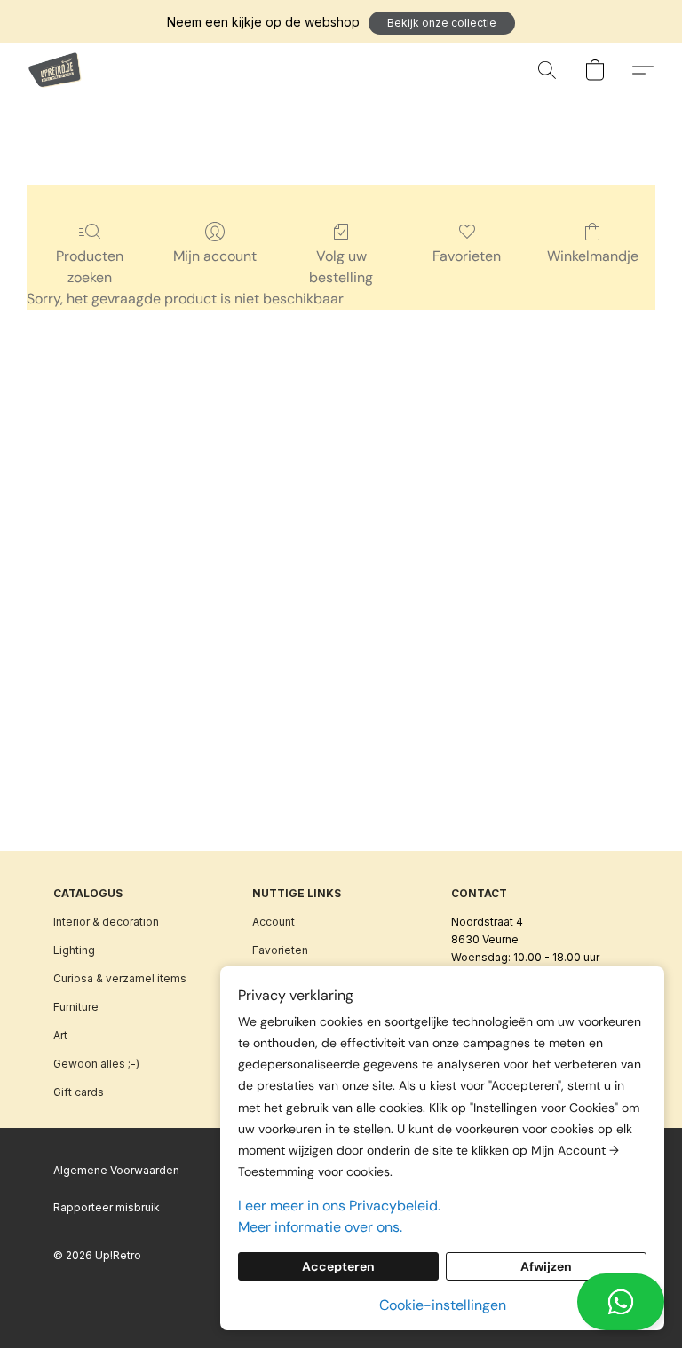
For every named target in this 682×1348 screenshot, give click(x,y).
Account (273, 921)
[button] (442, 23)
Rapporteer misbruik (106, 1207)
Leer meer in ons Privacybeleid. (339, 1205)
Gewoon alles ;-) (96, 1063)
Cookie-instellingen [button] (442, 1305)
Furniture (76, 1006)
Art (60, 1035)
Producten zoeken (89, 267)
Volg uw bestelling (341, 267)
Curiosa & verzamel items (119, 978)
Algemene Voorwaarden (116, 1170)
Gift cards (78, 1092)
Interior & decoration (106, 921)
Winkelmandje (592, 256)
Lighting (74, 950)
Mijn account (215, 256)
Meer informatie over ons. (320, 1227)
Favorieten (466, 256)
